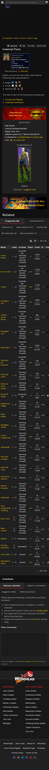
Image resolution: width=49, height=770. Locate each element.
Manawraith (5, 447)
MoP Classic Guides (34, 687)
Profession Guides (11, 707)
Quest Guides (31, 707)
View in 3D (41, 46)
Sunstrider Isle (22, 252)
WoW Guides (8, 687)
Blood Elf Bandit (4, 395)
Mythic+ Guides (9, 703)
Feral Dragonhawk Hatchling (6, 508)
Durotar (22, 478)
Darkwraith (5, 497)
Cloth (30, 38)
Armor (23, 38)
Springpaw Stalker (5, 426)
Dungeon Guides (32, 699)
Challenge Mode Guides (35, 723)
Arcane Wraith (3, 256)
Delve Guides (8, 695)
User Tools (20, 743)
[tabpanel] (24, 406)
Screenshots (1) (24, 145)
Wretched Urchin (4, 375)
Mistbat (4, 539)
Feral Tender (5, 272)
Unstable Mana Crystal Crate (30, 137)
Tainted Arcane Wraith (4, 317)
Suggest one (29, 189)
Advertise (41, 743)
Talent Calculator (10, 715)
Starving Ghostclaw (5, 546)
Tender (3, 287)
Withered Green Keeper (4, 386)
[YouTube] (31, 757)
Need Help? (8, 743)
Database (8, 38)
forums (34, 619)
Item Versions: (11, 71)
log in (22, 661)
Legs (35, 38)
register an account (32, 661)
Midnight (7, 723)
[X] (18, 757)
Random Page (29, 748)
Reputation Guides (33, 711)
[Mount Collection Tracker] (24, 203)
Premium (41, 748)
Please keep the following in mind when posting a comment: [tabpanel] (24, 630)
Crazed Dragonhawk (6, 436)
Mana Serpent (4, 529)
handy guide (41, 610)
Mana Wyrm (5, 347)
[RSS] (35, 757)
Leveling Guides (10, 699)
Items (16, 38)
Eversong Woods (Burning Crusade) (22, 258)
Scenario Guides (32, 719)
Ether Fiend (5, 519)
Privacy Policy (17, 753)
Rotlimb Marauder (4, 487)
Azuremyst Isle (22, 395)
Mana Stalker (3, 415)
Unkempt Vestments (14, 102)
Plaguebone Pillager (5, 404)
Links (32, 46)
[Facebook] (26, 757)
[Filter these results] (35, 241)
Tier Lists (7, 719)
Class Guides (8, 691)
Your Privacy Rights (12, 748)
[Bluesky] (22, 757)
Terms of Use (31, 753)
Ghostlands (22, 539)
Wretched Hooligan (4, 458)
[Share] (46, 2)
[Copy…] (31, 241)
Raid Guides (8, 711)
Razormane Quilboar (5, 477)
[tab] (12, 221)
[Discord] (14, 757)
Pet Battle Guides (33, 715)
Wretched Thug (4, 468)
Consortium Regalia (14, 99)
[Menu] (2, 2)
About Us (31, 743)
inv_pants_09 (19, 140)
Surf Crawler (5, 554)
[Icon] (6, 57)
